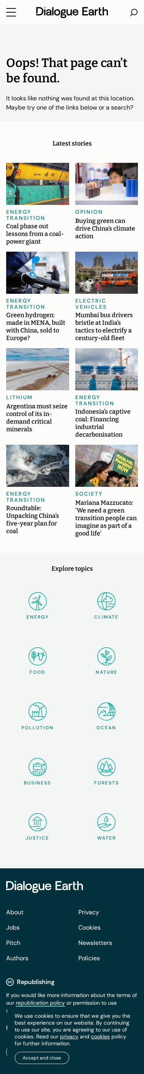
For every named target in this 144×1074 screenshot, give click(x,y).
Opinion (89, 211)
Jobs (13, 927)
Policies (89, 958)
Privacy (88, 912)
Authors (17, 958)
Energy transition (25, 214)
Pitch (13, 943)
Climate (106, 617)
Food (37, 672)
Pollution (38, 728)
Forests (106, 783)
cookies (100, 1036)
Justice (37, 838)
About (14, 912)
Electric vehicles (91, 303)
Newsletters (95, 943)
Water (106, 838)
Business (37, 783)
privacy (69, 1036)
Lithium (19, 397)
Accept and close (42, 1058)
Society (89, 493)
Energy (37, 617)
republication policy (40, 1002)
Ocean (106, 728)
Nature (107, 672)
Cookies (89, 927)
